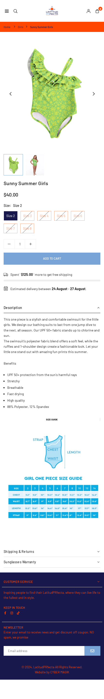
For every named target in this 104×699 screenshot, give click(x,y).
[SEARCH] (15, 11)
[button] (93, 94)
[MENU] (6, 11)
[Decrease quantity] (9, 244)
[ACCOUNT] (88, 11)
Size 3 (27, 216)
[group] (52, 94)
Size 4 (44, 216)
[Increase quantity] (30, 244)
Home (7, 27)
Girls (20, 27)
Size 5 (61, 216)
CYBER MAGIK (59, 672)
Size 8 (27, 228)
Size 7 (10, 228)
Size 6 (78, 216)
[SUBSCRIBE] (92, 651)
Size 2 (10, 216)
